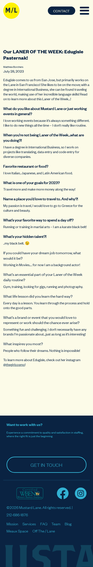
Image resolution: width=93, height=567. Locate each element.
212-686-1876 (17, 514)
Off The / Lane (43, 530)
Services (29, 523)
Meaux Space (17, 530)
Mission (12, 523)
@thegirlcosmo (14, 364)
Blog (68, 523)
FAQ (43, 523)
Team (55, 523)
